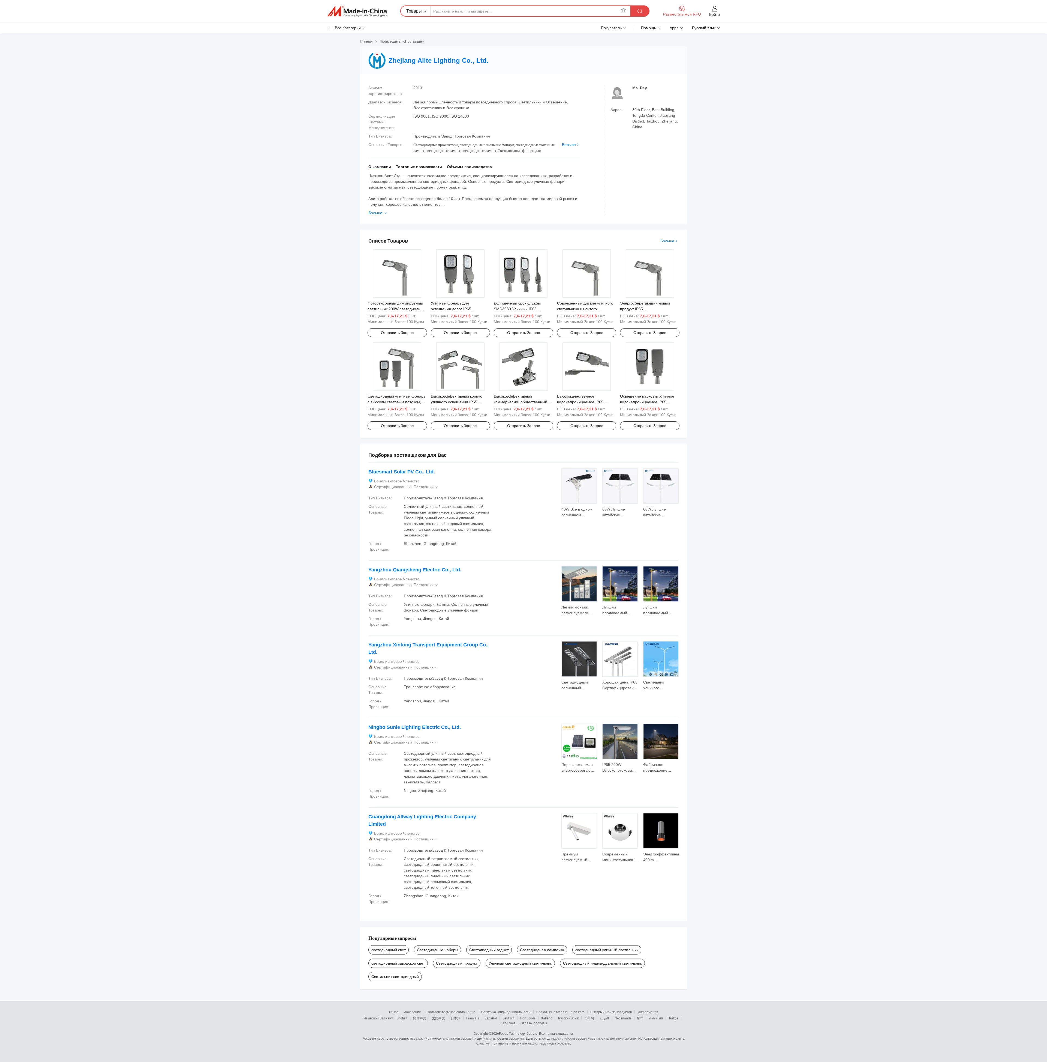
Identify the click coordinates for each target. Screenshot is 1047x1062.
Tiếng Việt (507, 1023)
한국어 (589, 1018)
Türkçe (673, 1018)
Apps (674, 28)
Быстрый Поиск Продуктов (611, 1012)
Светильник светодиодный (395, 976)
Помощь (648, 28)
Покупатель (611, 28)
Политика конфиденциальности (506, 1012)
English (401, 1018)
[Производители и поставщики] (357, 11)
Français (472, 1018)
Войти (714, 14)
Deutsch (509, 1018)
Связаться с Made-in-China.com (560, 1012)
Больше (569, 144)
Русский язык (568, 1018)
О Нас (393, 1012)
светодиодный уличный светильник (606, 950)
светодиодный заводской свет (398, 963)
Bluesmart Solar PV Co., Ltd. (401, 472)
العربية (604, 1018)
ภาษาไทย (656, 1018)
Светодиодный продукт (456, 963)
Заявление (412, 1012)
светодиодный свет (388, 950)
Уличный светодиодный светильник (520, 963)
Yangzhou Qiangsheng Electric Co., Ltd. (414, 569)
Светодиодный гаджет (489, 950)
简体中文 (419, 1018)
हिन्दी (640, 1018)
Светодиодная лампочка (542, 950)
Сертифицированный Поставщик (406, 487)
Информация (647, 1012)
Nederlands (623, 1018)
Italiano (546, 1018)
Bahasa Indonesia (534, 1023)
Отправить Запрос (397, 332)
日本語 (456, 1018)
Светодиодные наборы (437, 950)
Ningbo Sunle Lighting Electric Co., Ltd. (414, 727)
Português (527, 1018)
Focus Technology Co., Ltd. (518, 1033)
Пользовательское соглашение (451, 1012)
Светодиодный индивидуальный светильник (602, 963)
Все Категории (348, 28)
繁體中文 (438, 1018)
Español (491, 1018)
